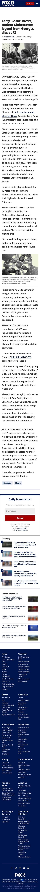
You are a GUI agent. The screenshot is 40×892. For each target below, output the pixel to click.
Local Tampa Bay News (8, 660)
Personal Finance (8, 768)
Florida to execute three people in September (13, 617)
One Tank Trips (7, 735)
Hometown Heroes (22, 704)
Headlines (21, 762)
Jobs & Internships (24, 793)
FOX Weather (23, 681)
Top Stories (6, 657)
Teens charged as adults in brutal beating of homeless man (25, 564)
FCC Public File (23, 801)
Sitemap (4, 689)
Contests (21, 777)
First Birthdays (23, 714)
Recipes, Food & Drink (7, 746)
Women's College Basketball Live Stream (24, 848)
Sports (5, 694)
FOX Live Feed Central (23, 745)
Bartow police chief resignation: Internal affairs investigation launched (25, 573)
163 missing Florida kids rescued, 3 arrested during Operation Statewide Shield (25, 554)
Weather (22, 654)
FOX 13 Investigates (6, 675)
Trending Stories (24, 770)
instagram (20, 868)
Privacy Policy (22, 528)
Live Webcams (23, 664)
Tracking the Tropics (22, 675)
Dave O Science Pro (23, 718)
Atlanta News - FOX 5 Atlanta (7, 798)
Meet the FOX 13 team (24, 787)
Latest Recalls (6, 765)
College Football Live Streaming (24, 822)
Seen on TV (6, 681)
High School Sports (8, 714)
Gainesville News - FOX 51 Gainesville (8, 794)
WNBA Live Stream (22, 853)
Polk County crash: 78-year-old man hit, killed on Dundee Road (13, 607)
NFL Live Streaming (21, 818)
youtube (24, 868)
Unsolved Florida (7, 679)
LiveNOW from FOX (23, 736)
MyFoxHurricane (24, 679)
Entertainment (25, 759)
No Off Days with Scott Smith (8, 706)
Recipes (21, 712)
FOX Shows (22, 772)
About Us (22, 783)
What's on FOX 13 (24, 775)
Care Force (5, 754)
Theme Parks (6, 738)
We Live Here (8, 724)
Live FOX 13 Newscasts (22, 731)
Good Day (23, 694)
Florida (4, 664)
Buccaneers (6, 698)
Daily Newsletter (7, 687)
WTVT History (23, 796)
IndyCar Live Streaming (22, 836)
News (18, 483)
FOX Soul (21, 742)
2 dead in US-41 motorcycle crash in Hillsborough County (14, 626)
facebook (12, 868)
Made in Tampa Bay (7, 741)
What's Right (6, 728)
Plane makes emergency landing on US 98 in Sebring (14, 636)
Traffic (20, 698)
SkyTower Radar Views (24, 658)
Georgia (29, 37)
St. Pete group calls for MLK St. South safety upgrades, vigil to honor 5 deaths (12, 598)
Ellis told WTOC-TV (21, 357)
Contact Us (22, 806)
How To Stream (23, 728)
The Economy (6, 770)
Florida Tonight (7, 730)
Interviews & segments (6, 821)
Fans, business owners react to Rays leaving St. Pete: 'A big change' (26, 583)
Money (5, 759)
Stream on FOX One (23, 812)
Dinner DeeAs (6, 733)
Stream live (5, 817)
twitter (16, 868)
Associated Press (21, 37)
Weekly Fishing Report (7, 711)
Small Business (7, 773)
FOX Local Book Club (24, 766)
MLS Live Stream (24, 857)
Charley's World (23, 700)
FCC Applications (24, 803)
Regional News (6, 784)
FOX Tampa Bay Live (24, 752)
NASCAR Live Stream (22, 831)
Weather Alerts (23, 669)
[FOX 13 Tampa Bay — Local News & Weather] (8, 3)
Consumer (5, 667)
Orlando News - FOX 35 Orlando (7, 789)
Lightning (5, 703)
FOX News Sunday (8, 684)
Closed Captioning (24, 798)
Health (4, 669)
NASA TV (21, 749)
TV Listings (22, 790)
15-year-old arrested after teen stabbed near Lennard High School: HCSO (25, 545)
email (28, 868)
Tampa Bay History (6, 750)
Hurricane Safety (24, 672)
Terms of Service (21, 530)
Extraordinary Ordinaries (23, 708)
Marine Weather (23, 667)
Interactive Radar (24, 661)
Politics (4, 672)
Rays (3, 700)
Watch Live (30, 3)
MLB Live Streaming (21, 827)
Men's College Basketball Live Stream (23, 841)
